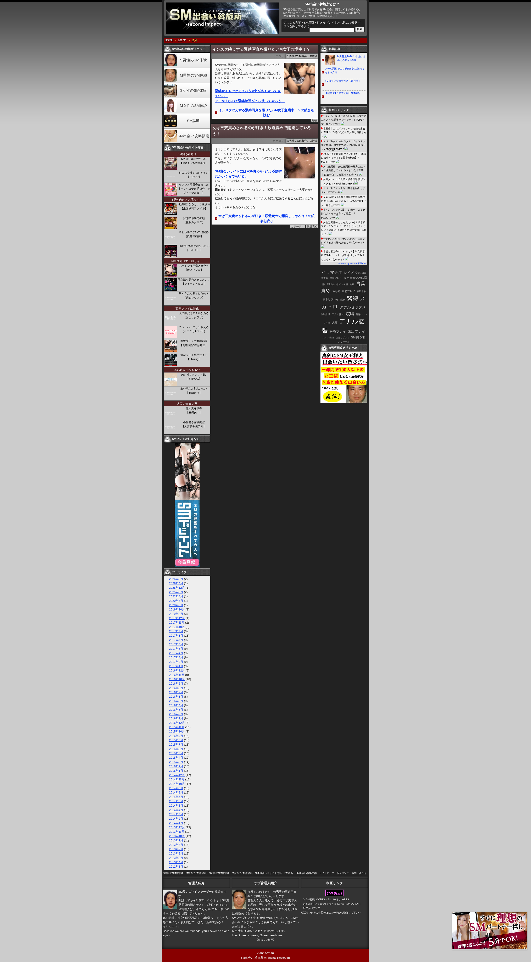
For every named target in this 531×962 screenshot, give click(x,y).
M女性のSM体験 (193, 106)
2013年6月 (176, 853)
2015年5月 (176, 753)
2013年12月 (177, 827)
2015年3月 (176, 762)
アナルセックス (353, 307)
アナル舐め (338, 314)
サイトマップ (326, 873)
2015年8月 (176, 740)
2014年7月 (176, 796)
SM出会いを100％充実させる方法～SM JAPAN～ (333, 903)
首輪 (358, 314)
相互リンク (343, 873)
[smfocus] (334, 895)
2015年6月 (176, 749)
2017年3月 (176, 657)
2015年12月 (177, 722)
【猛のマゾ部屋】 (265, 939)
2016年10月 (177, 679)
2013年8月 (176, 844)
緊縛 (315, 120)
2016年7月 (176, 692)
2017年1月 (176, 666)
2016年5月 (176, 701)
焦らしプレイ (331, 299)
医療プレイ (337, 331)
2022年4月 (176, 596)
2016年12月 (177, 670)
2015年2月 (176, 766)
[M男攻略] (344, 402)
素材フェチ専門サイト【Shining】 (193, 357)
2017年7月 (176, 640)
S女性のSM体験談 (219, 873)
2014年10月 (177, 783)
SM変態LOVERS (315, 899)
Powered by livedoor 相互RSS (352, 263)
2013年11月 (176, 831)
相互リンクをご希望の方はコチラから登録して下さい (331, 912)
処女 (342, 299)
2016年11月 (176, 674)
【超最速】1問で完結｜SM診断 (342, 93)
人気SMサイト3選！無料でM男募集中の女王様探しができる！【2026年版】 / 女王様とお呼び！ (343, 201)
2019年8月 (176, 613)
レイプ (348, 272)
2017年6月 (176, 644)
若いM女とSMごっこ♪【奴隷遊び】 (193, 390)
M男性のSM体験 (193, 75)
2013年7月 (176, 849)
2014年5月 (176, 805)
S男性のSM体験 (193, 60)
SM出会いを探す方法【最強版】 (343, 80)
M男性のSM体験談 (196, 873)
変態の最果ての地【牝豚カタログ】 (194, 220)
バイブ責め (328, 337)
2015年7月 (176, 744)
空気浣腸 (360, 272)
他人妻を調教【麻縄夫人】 (194, 410)
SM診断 (193, 121)
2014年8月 (176, 792)
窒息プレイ (336, 277)
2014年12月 (177, 775)
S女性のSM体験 (193, 90)
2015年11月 (176, 727)
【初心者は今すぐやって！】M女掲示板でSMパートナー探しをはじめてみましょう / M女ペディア (343, 255)
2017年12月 (177, 618)
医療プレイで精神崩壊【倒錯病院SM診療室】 (194, 343)
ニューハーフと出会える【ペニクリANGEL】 (194, 329)
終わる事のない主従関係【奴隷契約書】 (194, 234)
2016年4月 (176, 705)
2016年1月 (176, 718)
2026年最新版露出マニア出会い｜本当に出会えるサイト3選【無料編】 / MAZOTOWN (343, 158)
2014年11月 (176, 779)
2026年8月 (176, 579)
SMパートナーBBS (338, 899)
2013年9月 (176, 840)
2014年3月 (176, 814)
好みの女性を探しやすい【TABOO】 (194, 174)
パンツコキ (344, 342)
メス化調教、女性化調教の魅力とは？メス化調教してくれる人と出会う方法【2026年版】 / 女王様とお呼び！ (343, 170)
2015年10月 (177, 731)
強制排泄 (325, 314)
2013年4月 (176, 862)
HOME (169, 40)
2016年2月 (176, 714)
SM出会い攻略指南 (193, 136)
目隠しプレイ (342, 337)
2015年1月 (176, 770)
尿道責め (312, 226)
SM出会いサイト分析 (337, 284)
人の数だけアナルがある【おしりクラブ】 (194, 315)
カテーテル (297, 226)
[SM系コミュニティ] (187, 566)
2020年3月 (176, 605)
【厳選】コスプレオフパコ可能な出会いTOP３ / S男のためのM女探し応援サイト (344, 132)
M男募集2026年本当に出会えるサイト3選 (351, 58)
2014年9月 (176, 788)
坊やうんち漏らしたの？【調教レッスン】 (194, 295)
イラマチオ (332, 272)
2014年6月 (176, 801)
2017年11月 (176, 622)
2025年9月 (176, 592)
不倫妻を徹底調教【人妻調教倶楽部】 (194, 424)
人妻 (335, 322)
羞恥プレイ (348, 291)
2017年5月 (176, 648)
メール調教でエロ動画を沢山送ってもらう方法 (345, 70)
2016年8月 (176, 688)
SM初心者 (358, 337)
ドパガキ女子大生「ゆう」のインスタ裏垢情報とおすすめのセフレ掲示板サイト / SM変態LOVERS (343, 145)
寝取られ (361, 291)
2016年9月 (176, 683)
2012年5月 (176, 866)
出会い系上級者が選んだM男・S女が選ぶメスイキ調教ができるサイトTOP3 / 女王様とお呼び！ (344, 120)
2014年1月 (176, 823)
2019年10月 (177, 609)
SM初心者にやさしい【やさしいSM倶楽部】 (194, 161)
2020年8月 (176, 600)
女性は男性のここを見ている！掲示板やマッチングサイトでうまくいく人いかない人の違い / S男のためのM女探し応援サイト (344, 228)
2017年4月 (176, 653)
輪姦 (352, 284)
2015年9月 (176, 735)
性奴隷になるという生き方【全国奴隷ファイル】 (194, 206)
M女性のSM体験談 (242, 873)
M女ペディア (313, 908)
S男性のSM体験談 (173, 873)
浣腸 (350, 313)
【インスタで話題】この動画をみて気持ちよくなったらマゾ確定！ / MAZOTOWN (343, 213)
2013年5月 (176, 857)
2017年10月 (177, 627)
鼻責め (324, 278)
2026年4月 (176, 583)
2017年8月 (176, 635)
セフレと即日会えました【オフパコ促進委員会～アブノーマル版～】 (194, 188)
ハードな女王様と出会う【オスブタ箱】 (194, 267)
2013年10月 (177, 836)
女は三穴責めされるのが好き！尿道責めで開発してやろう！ (261, 131)
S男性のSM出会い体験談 (302, 56)
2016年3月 (176, 709)
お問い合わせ (359, 873)
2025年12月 (177, 587)
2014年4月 (176, 810)
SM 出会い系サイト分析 (268, 873)
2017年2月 (176, 661)
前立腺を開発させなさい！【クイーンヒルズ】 (194, 281)
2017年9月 (176, 631)
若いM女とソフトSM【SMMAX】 (194, 376)
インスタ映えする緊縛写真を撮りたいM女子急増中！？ (261, 49)
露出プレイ (356, 331)
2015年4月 (176, 757)
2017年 (182, 40)
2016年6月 (176, 696)
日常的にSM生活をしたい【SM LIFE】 (193, 248)
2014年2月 (176, 818)
